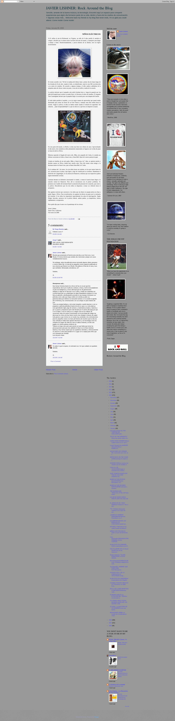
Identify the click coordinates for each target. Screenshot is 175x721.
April (111, 420)
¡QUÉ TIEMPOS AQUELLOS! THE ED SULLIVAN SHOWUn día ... (119, 475)
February (113, 425)
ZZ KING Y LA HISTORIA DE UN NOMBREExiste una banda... (118, 608)
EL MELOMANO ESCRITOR (117, 670)
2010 (110, 392)
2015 (110, 384)
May (111, 417)
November (113, 400)
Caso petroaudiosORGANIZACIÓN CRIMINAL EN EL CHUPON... (119, 539)
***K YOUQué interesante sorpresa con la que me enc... (117, 510)
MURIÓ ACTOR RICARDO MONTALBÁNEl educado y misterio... (118, 487)
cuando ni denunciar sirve (116, 686)
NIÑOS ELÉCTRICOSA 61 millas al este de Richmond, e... (119, 532)
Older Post (98, 370)
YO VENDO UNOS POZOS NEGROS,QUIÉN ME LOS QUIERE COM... (118, 602)
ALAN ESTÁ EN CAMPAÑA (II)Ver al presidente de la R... (119, 545)
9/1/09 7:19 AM (57, 247)
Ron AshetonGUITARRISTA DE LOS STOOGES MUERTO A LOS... (119, 562)
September (113, 406)
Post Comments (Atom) (61, 373)
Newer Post (50, 370)
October (112, 403)
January (112, 428)
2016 (110, 381)
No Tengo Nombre (58, 229)
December (113, 397)
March (112, 422)
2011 (110, 389)
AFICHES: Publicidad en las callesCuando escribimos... (118, 527)
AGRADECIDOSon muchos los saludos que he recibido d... (119, 463)
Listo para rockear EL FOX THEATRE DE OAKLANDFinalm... (118, 432)
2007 (110, 623)
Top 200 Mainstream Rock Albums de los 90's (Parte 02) (122, 697)
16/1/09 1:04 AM (57, 357)
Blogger (96, 717)
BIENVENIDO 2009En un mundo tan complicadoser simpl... (118, 614)
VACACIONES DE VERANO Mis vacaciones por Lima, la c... (119, 453)
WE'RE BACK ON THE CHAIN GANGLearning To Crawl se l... (119, 458)
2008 (110, 620)
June (112, 414)
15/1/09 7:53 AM (57, 337)
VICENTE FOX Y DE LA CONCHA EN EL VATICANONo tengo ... (117, 574)
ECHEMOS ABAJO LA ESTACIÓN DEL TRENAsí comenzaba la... (118, 596)
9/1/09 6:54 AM (57, 234)
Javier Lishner (57, 252)
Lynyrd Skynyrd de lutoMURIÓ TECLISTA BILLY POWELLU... (119, 447)
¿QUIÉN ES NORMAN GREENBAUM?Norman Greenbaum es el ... (117, 516)
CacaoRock (112, 655)
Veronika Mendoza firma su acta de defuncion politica (123, 674)
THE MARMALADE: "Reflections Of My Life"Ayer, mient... (119, 492)
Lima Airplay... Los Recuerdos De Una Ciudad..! (118, 691)
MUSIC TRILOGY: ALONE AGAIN (122, 643)
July (111, 411)
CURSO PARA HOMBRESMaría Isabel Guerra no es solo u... (119, 441)
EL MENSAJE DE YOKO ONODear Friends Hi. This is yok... (119, 504)
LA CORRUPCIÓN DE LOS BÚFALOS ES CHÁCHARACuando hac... (118, 522)
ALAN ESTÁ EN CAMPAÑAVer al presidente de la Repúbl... (119, 579)
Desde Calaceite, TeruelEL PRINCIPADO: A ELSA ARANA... (118, 556)
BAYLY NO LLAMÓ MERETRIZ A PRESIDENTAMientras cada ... (119, 590)
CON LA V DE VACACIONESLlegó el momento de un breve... (117, 469)
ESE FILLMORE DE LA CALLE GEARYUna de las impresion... (119, 550)
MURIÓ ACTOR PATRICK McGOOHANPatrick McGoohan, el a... (117, 481)
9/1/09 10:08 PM (57, 277)
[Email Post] (78, 219)
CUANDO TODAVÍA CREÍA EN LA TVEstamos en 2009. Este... (119, 584)
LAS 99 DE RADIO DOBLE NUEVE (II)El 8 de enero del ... (119, 498)
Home (74, 370)
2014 (110, 387)
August (112, 409)
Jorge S (55, 240)
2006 (110, 625)
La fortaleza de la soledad (117, 684)
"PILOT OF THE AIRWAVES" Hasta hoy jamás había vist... (119, 437)
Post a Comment (56, 361)
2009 (110, 395)
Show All (127, 706)
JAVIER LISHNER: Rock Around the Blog (79, 7)
